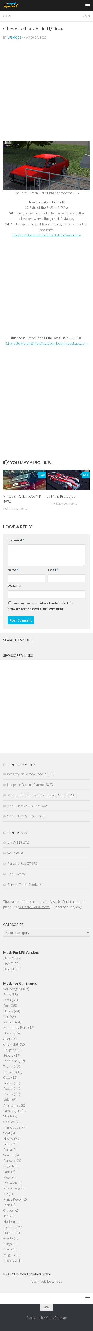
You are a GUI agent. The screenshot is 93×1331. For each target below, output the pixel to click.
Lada (7, 1171)
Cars (7, 16)
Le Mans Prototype (60, 496)
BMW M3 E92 (18, 842)
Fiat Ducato (16, 874)
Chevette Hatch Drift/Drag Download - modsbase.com (46, 343)
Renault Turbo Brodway (24, 884)
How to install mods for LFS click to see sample (46, 235)
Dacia (7, 1149)
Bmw (7, 994)
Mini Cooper (12, 1127)
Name (13, 570)
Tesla (7, 1205)
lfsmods (14, 37)
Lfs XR (8, 958)
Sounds (8, 1155)
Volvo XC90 (15, 853)
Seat (6, 1133)
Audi (6, 1038)
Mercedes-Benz (15, 1027)
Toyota (8, 1066)
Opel (7, 1077)
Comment (16, 540)
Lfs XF (8, 963)
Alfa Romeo (11, 1105)
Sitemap (61, 1317)
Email (53, 570)
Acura (7, 1249)
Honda (8, 1011)
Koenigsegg (11, 1188)
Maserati (10, 1260)
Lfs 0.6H (9, 969)
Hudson (9, 1221)
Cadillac (9, 1122)
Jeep (7, 1216)
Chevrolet (10, 1044)
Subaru (8, 1055)
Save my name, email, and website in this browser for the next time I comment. (40, 606)
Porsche (9, 1072)
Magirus (9, 1254)
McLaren (10, 1183)
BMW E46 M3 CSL (32, 816)
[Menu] (87, 5)
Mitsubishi (10, 1061)
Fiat (6, 1016)
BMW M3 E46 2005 (33, 806)
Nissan (8, 1033)
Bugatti (8, 1166)
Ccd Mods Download (46, 1281)
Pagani (8, 1177)
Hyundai (9, 1138)
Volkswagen (12, 989)
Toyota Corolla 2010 (40, 774)
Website (14, 586)
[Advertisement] (46, 92)
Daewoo (9, 1160)
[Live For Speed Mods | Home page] (13, 5)
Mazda (8, 1094)
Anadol (8, 1238)
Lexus (7, 1144)
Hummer (10, 1232)
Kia (5, 1194)
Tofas (7, 1000)
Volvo (7, 1099)
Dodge (8, 1088)
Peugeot (9, 1050)
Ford (6, 1005)
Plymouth (10, 1227)
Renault (8, 1022)
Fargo (7, 1244)
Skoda (8, 1116)
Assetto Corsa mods (34, 907)
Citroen (8, 1210)
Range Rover (12, 1199)
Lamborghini (12, 1111)
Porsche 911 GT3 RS (22, 863)
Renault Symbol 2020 (37, 784)
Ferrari (8, 1083)
